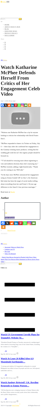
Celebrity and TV (10, 249)
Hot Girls (7, 251)
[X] (5, 105)
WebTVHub (15, 405)
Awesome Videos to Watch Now (14, 247)
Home (7, 24)
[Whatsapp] (19, 105)
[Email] (25, 105)
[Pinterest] (15, 105)
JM (4, 60)
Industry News (11, 31)
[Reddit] (9, 105)
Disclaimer (9, 35)
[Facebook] (2, 105)
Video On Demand (10, 253)
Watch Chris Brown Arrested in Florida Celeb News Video (19, 257)
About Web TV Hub (12, 27)
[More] (29, 105)
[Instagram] (22, 105)
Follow (4, 2)
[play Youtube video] (20, 118)
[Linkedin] (12, 105)
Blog (7, 29)
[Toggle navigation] (1, 21)
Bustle (12, 192)
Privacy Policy (11, 33)
